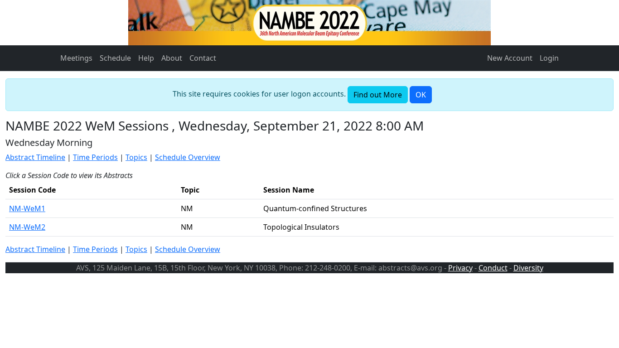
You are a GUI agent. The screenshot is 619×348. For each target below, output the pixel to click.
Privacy (460, 268)
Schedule (115, 58)
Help (146, 58)
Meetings (76, 58)
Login (549, 58)
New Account (509, 58)
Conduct (493, 268)
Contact (202, 58)
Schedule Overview (187, 157)
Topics (136, 157)
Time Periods (95, 157)
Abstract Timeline (35, 157)
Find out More (377, 95)
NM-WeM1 (27, 208)
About (171, 58)
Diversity (528, 268)
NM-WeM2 (27, 227)
